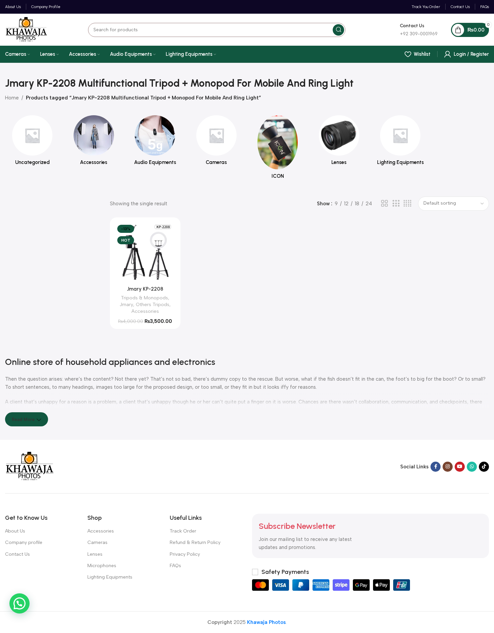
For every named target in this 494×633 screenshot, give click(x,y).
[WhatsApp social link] (472, 467)
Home (12, 98)
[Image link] (29, 466)
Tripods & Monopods (144, 298)
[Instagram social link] (448, 467)
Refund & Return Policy (195, 542)
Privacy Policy (185, 554)
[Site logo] (26, 29)
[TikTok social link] (484, 467)
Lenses (94, 554)
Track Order (183, 531)
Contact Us (17, 554)
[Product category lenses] (339, 142)
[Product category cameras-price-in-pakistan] (216, 142)
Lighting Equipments (109, 577)
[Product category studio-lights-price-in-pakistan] (400, 142)
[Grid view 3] (396, 203)
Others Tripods (152, 304)
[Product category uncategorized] (32, 142)
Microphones (101, 565)
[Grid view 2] (384, 203)
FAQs (175, 565)
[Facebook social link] (435, 467)
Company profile (23, 542)
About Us (15, 531)
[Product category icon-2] (277, 149)
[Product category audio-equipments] (155, 142)
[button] (19, 603)
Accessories (145, 311)
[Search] (338, 30)
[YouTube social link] (460, 467)
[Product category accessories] (94, 142)
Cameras (97, 542)
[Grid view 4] (407, 203)
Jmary (126, 304)
